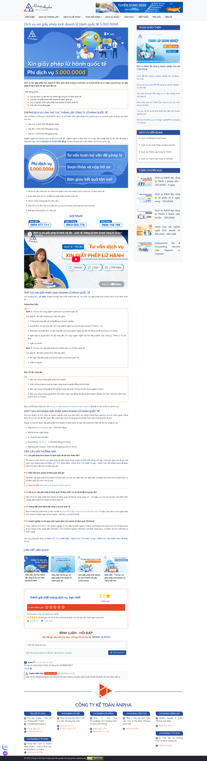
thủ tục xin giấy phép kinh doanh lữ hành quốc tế (69, 406)
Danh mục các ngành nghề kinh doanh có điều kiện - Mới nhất (167, 230)
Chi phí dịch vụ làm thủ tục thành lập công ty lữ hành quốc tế (55, 96)
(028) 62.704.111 (35, 731)
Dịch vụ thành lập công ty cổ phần (157, 159)
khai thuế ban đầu (44, 427)
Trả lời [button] (27, 668)
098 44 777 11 (67, 726)
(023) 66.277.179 (101, 731)
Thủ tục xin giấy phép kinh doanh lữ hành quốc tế (51, 99)
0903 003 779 (99, 728)
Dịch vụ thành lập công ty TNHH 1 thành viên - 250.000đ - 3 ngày (167, 181)
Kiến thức (143, 17)
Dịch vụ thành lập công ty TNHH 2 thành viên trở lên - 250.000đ (167, 214)
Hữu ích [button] (34, 621)
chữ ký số (42, 442)
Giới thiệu (30, 17)
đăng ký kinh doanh (157, 138)
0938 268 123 (33, 728)
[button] (47, 607)
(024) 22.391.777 (68, 728)
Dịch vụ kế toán (72, 17)
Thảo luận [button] (47, 621)
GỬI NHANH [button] (118, 652)
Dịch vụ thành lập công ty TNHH (156, 152)
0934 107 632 (132, 728)
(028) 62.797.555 (35, 752)
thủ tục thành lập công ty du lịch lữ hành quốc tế (80, 511)
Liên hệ (168, 17)
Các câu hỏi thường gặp (40, 105)
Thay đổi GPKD (92, 17)
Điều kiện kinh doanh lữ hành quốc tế (55, 485)
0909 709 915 (165, 745)
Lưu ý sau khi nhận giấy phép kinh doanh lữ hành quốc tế (54, 102)
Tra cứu (156, 17)
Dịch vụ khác (112, 17)
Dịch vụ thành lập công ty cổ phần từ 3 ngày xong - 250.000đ (167, 198)
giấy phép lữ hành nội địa (163, 145)
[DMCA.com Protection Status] (95, 758)
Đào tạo (128, 17)
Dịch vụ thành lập (48, 17)
